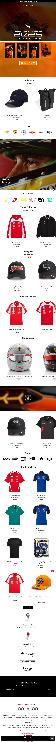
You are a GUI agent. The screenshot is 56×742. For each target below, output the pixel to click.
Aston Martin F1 (7, 715)
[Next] (53, 190)
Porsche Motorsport (48, 715)
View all (28, 607)
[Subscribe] (53, 728)
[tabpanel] (6, 132)
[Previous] (50, 190)
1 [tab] (27, 138)
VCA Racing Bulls (33, 715)
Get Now (7, 150)
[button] (52, 738)
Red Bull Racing (24, 713)
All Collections (16, 713)
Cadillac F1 (21, 715)
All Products (9, 713)
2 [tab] (29, 138)
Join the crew (28, 733)
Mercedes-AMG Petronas (35, 713)
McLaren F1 (14, 715)
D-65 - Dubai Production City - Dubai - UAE (28, 628)
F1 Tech (40, 715)
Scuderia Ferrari (46, 713)
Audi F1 (26, 715)
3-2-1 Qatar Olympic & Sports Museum (28, 647)
